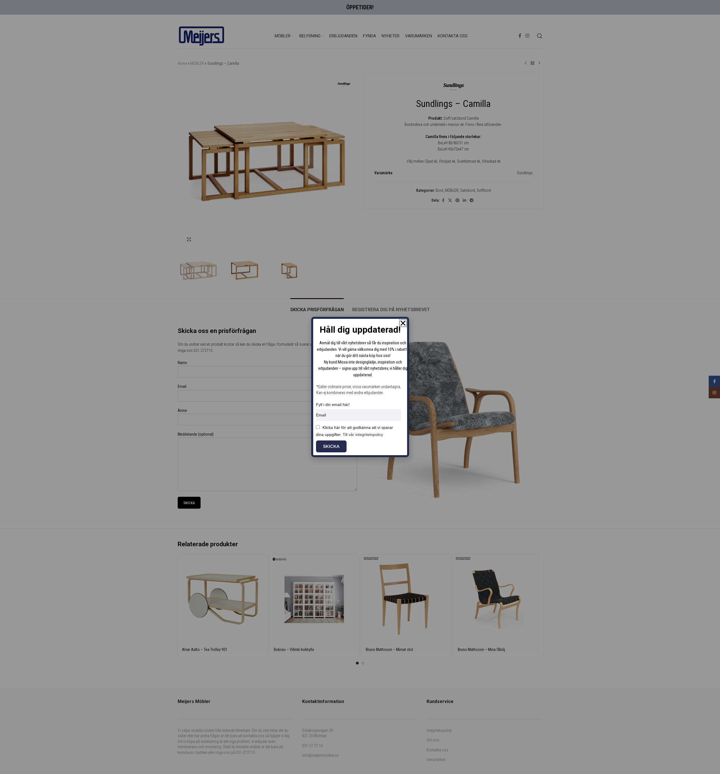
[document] (360, 387)
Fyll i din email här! (333, 404)
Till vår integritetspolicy (363, 434)
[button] (403, 323)
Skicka (331, 446)
